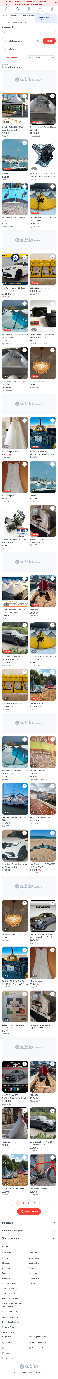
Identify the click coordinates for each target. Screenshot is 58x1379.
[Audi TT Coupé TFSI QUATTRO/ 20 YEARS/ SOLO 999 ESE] (15, 1083)
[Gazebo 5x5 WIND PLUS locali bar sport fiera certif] (15, 597)
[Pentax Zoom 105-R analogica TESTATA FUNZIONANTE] (43, 322)
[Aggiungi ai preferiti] (24, 96)
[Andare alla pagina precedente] (12, 1203)
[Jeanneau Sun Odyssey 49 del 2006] (15, 805)
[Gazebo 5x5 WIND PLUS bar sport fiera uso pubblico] (15, 115)
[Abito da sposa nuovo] (15, 438)
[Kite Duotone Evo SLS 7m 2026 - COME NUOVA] (43, 851)
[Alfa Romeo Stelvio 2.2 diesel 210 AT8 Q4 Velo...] (15, 275)
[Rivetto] (15, 160)
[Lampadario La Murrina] (43, 369)
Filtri (49, 41)
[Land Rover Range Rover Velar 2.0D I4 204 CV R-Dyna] (15, 851)
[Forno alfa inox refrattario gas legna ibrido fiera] (43, 527)
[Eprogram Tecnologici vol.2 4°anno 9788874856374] (15, 1012)
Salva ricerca (11, 57)
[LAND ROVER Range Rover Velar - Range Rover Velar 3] (43, 922)
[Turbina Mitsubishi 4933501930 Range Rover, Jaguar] (15, 527)
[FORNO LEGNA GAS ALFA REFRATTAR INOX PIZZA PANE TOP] (43, 438)
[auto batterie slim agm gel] (43, 275)
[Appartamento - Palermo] (43, 805)
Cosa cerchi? (8, 27)
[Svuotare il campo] (52, 33)
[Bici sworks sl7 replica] (43, 1175)
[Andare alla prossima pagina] (46, 1203)
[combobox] (29, 33)
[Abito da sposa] (15, 482)
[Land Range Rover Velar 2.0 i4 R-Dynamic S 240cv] (15, 644)
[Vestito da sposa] (15, 1129)
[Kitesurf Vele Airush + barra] (43, 689)
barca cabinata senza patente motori (25, 15)
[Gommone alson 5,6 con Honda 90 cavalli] (43, 115)
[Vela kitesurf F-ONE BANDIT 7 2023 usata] (15, 205)
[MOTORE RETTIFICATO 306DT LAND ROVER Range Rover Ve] (43, 160)
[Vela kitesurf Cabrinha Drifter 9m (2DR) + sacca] (15, 322)
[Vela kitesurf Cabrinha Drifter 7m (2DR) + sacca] (43, 205)
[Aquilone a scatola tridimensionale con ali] (43, 758)
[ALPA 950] (43, 597)
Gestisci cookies (9, 1283)
